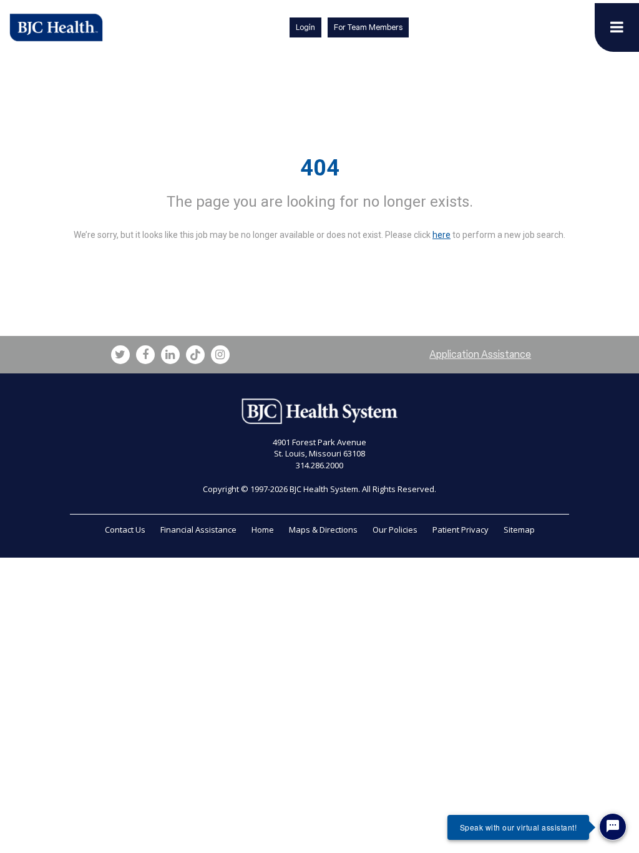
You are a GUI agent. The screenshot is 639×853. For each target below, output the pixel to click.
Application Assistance (480, 354)
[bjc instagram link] (220, 354)
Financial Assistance (198, 529)
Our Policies (395, 529)
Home (262, 529)
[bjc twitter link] (120, 354)
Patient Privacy (460, 529)
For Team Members (368, 27)
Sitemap (519, 529)
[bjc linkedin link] (170, 354)
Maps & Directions (323, 529)
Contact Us (125, 529)
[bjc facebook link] (145, 354)
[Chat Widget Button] (613, 827)
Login (305, 27)
